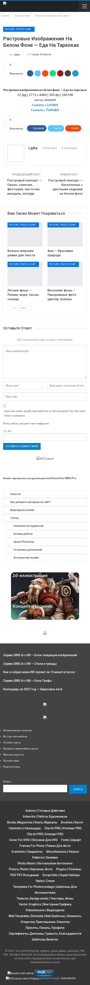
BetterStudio (68, 978)
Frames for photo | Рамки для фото (45, 845)
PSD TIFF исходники (24, 875)
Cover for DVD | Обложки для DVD (33, 840)
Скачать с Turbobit (45, 110)
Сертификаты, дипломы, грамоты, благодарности (45, 933)
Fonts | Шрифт (71, 840)
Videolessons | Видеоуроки (45, 910)
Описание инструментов (28, 525)
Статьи (14, 518)
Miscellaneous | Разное (62, 851)
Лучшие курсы (12, 742)
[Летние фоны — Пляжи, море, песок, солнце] (25, 274)
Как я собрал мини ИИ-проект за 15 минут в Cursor (39, 672)
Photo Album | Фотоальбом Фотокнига (45, 863)
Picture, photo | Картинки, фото (20, 29)
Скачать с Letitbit (45, 105)
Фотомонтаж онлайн (26, 557)
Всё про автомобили (15, 736)
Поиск (7, 781)
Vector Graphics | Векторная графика (45, 904)
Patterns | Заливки (45, 857)
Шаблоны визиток (45, 939)
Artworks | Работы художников (45, 816)
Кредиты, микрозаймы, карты (20, 748)
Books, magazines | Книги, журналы (32, 822)
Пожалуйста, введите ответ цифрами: (26, 423)
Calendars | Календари (25, 828)
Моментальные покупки (17, 730)
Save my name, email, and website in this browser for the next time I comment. (45, 413)
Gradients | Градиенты (27, 851)
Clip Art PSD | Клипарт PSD (45, 834)
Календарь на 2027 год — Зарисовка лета (32, 689)
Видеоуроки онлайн (22, 510)
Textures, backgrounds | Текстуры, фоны (45, 898)
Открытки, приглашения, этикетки (45, 922)
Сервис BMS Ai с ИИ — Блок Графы (27, 680)
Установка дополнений (27, 549)
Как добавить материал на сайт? (30, 502)
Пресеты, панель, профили (45, 927)
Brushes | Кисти (72, 822)
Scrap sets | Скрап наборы (61, 875)
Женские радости (13, 754)
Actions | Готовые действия (45, 810)
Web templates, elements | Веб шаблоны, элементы (45, 916)
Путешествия (11, 760)
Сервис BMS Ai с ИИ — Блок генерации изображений (40, 655)
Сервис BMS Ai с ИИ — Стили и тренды (30, 663)
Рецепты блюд (11, 766)
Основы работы (23, 533)
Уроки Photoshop (23, 541)
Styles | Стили (45, 881)
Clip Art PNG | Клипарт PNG (63, 828)
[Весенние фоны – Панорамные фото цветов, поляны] (65, 274)
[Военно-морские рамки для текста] (25, 234)
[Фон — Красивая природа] (65, 234)
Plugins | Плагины (68, 869)
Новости (15, 494)
